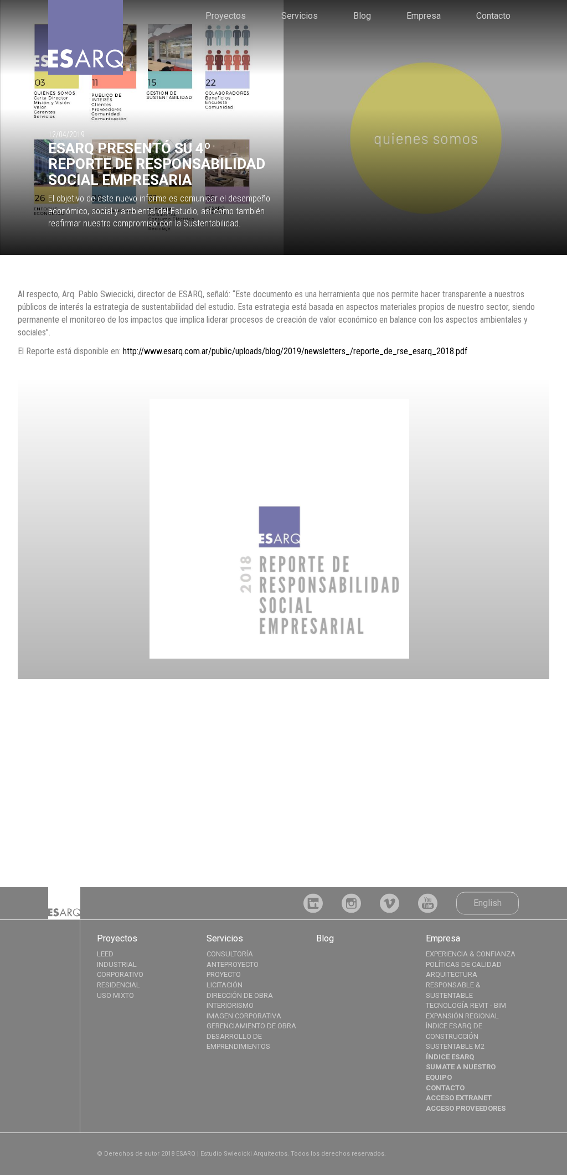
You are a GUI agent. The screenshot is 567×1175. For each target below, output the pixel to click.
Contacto (493, 16)
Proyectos (225, 16)
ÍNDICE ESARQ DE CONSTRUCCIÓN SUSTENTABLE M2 (455, 1036)
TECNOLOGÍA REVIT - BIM (466, 1005)
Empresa (423, 16)
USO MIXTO (115, 995)
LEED (105, 954)
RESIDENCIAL (118, 985)
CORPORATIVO (120, 974)
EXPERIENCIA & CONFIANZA (471, 954)
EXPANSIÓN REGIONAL (462, 1016)
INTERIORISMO (230, 1005)
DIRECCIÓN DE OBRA (240, 995)
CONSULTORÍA (230, 954)
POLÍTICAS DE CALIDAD (464, 964)
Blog (362, 16)
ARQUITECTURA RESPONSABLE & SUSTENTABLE (453, 984)
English (487, 902)
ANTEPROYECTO (233, 964)
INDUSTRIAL (117, 964)
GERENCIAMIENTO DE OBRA (251, 1026)
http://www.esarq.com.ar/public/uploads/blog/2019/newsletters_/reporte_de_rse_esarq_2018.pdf (295, 351)
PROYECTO (224, 974)
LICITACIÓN (225, 985)
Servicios (299, 16)
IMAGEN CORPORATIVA (244, 1016)
